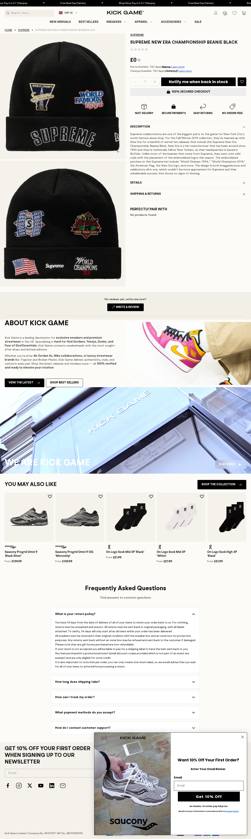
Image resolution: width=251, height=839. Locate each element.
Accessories (171, 22)
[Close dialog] (243, 737)
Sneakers (113, 22)
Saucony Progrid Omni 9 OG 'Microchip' (74, 554)
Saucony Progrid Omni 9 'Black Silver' (21, 554)
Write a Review (129, 308)
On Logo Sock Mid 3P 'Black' (125, 552)
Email (178, 777)
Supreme (23, 30)
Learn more (178, 67)
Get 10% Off (209, 796)
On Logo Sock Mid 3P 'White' (171, 554)
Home (8, 30)
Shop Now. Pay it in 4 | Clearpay (120, 3)
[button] (116, 22)
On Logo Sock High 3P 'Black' (222, 554)
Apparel (141, 22)
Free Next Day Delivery (56, 3)
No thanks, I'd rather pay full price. (209, 806)
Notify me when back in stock (198, 82)
